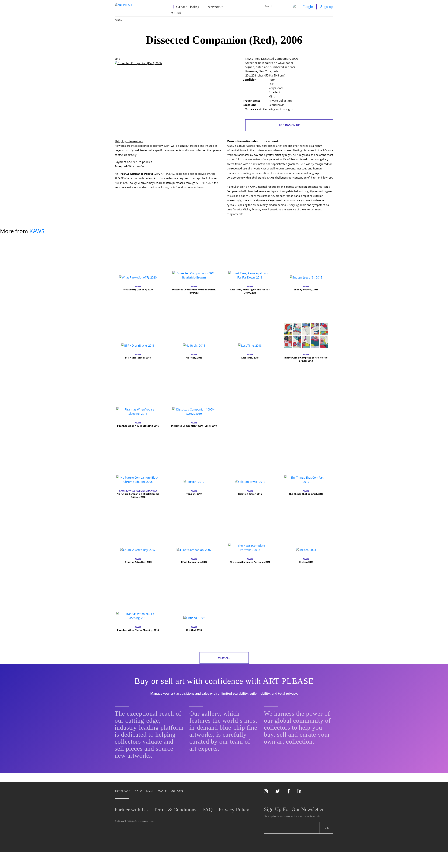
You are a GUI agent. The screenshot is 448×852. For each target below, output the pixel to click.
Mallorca (177, 791)
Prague (162, 791)
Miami (149, 791)
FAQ (207, 809)
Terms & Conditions (175, 809)
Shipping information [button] (129, 141)
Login (308, 6)
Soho (138, 791)
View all (224, 658)
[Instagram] (266, 792)
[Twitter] (277, 792)
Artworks (215, 7)
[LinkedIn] (299, 792)
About (176, 12)
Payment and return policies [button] (133, 162)
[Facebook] (289, 792)
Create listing (188, 7)
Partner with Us (131, 809)
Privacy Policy (234, 809)
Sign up (326, 6)
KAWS (118, 19)
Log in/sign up (289, 125)
